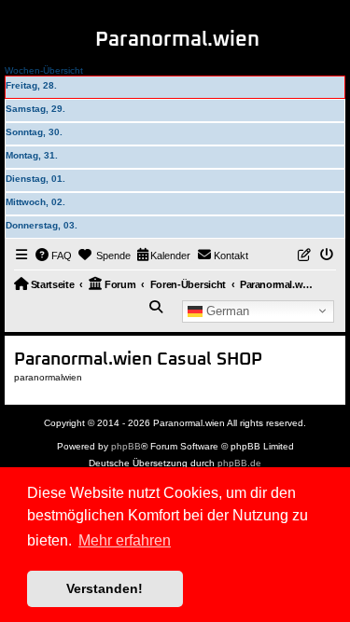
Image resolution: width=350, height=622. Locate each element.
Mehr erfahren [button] (124, 540)
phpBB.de (239, 463)
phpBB (126, 446)
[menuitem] (54, 255)
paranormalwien (48, 377)
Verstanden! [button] (104, 588)
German (226, 310)
